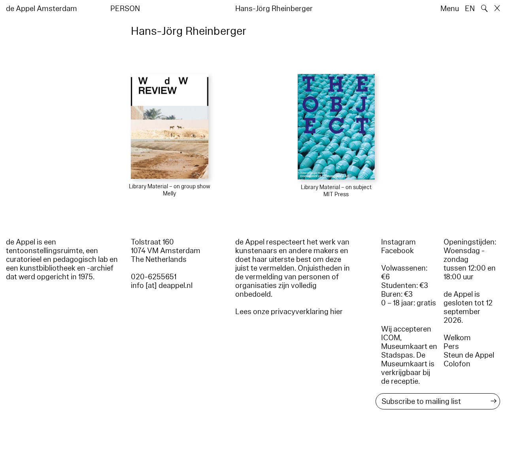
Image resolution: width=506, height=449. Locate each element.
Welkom (457, 338)
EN (470, 9)
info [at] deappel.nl (162, 285)
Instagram (398, 242)
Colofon (457, 364)
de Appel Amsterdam (41, 9)
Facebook (397, 251)
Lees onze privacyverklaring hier (289, 312)
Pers (451, 346)
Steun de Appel (469, 355)
